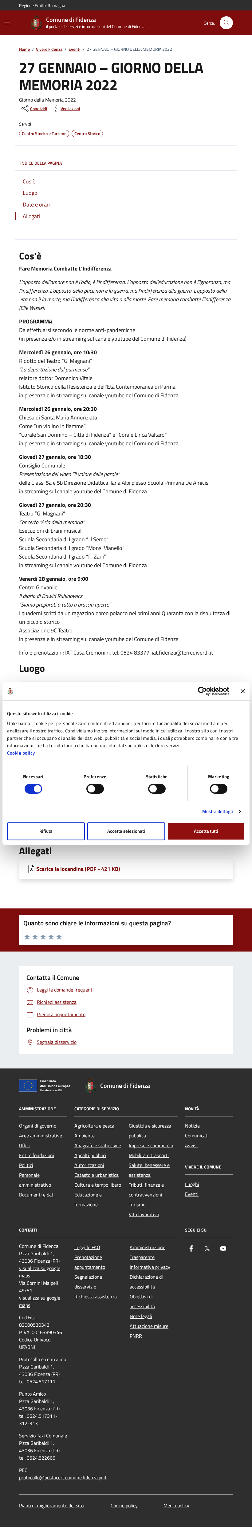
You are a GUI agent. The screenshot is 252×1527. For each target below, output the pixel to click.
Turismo (137, 1204)
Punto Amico (32, 1393)
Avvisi (191, 1145)
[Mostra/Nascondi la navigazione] (6, 22)
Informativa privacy (150, 1267)
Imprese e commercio (151, 1145)
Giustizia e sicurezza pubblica (150, 1130)
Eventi (74, 49)
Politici (26, 1165)
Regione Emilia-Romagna (42, 5)
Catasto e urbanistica (96, 1175)
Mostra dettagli (217, 811)
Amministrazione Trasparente (147, 1252)
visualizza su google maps (39, 1271)
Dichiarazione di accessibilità (146, 1281)
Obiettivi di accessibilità (142, 1301)
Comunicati (197, 1135)
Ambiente (84, 1135)
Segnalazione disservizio (88, 1281)
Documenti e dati (37, 1194)
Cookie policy (21, 752)
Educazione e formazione (88, 1199)
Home (24, 49)
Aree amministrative (40, 1135)
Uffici (24, 1145)
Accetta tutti (206, 831)
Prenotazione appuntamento (89, 1262)
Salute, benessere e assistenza (149, 1170)
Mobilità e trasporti (149, 1155)
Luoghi (192, 1184)
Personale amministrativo (35, 1179)
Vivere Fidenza (49, 49)
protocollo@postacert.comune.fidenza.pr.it (63, 1477)
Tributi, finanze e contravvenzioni (146, 1189)
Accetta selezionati (126, 831)
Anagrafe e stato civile (97, 1145)
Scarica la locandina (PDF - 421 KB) (78, 869)
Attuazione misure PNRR (149, 1331)
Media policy (176, 1505)
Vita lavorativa (144, 1214)
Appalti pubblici (90, 1155)
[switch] (95, 789)
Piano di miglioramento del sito (51, 1505)
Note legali (141, 1316)
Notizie (192, 1125)
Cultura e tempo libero (97, 1184)
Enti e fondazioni (36, 1155)
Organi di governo (37, 1125)
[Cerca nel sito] (226, 23)
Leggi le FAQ (87, 1247)
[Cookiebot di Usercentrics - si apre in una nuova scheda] (202, 691)
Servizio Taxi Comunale (43, 1435)
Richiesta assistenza (95, 1296)
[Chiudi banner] (243, 691)
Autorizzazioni (89, 1165)
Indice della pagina (41, 163)
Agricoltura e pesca (94, 1125)
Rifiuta (46, 831)
